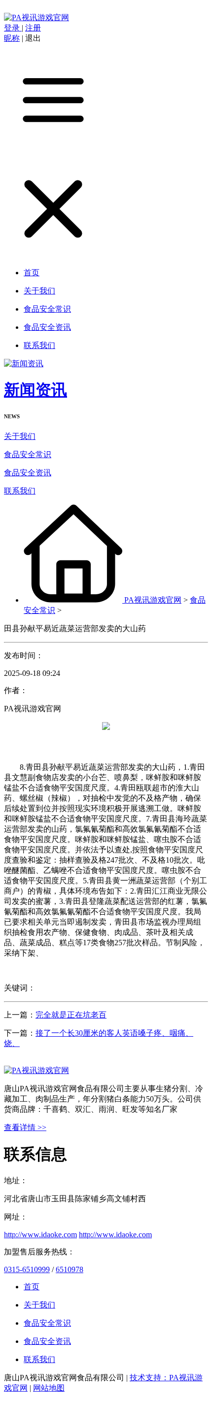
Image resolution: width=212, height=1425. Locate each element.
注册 (33, 28)
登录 (13, 28)
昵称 (12, 38)
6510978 (69, 1269)
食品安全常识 (27, 454)
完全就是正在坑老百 (70, 1015)
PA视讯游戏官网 (152, 600)
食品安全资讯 (27, 472)
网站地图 (49, 1388)
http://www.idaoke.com (40, 1234)
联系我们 (19, 491)
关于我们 (19, 436)
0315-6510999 (27, 1269)
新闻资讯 (35, 390)
